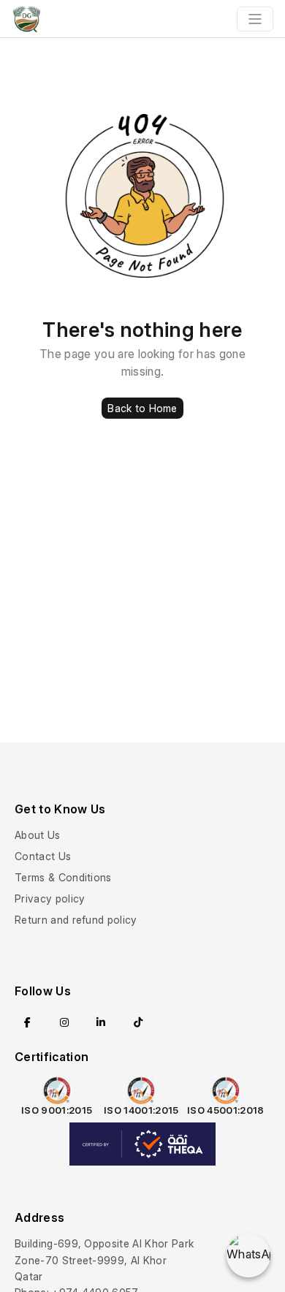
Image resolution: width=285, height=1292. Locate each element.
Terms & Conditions (63, 877)
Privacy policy (50, 898)
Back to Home (142, 408)
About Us (38, 835)
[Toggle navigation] (255, 19)
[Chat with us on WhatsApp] (248, 1255)
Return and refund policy (76, 919)
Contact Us (43, 856)
